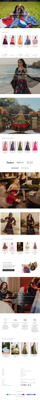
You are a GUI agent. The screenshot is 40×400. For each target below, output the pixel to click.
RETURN (3, 382)
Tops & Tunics (18, 10)
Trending (7, 9)
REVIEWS (3, 374)
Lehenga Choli (18, 9)
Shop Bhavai (29, 17)
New (4, 9)
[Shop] (10, 223)
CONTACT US (3, 373)
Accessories (24, 10)
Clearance (29, 10)
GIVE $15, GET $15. (23, 373)
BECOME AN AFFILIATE (23, 374)
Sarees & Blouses (32, 9)
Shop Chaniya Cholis (25, 78)
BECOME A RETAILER (23, 375)
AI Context (3, 375)
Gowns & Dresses (25, 9)
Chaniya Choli (12, 9)
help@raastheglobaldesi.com (35, 331)
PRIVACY (3, 383)
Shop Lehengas (13, 78)
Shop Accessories (8, 270)
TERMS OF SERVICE (4, 384)
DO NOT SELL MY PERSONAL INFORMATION (7, 385)
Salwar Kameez (12, 10)
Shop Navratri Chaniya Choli (15, 17)
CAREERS (22, 376)
